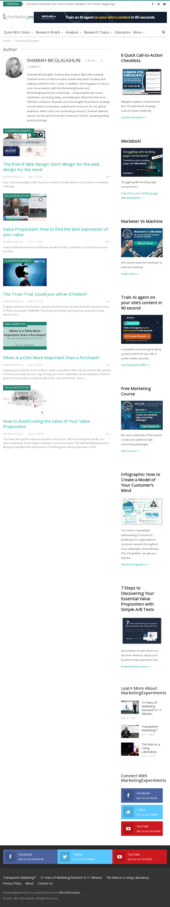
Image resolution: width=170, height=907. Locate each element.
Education (122, 32)
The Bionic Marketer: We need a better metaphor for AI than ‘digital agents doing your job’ (82, 4)
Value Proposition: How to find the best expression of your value (55, 231)
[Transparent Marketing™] (130, 731)
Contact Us (45, 883)
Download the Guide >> (136, 666)
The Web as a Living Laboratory (127, 877)
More (137, 32)
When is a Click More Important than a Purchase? (51, 357)
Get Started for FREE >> (135, 365)
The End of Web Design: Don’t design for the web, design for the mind (51, 166)
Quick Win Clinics (17, 32)
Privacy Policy (12, 883)
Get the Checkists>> (133, 117)
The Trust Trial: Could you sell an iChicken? (45, 294)
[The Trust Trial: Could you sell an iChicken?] (25, 272)
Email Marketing (15, 324)
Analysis (72, 32)
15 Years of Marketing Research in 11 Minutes (151, 708)
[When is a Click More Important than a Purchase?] (25, 335)
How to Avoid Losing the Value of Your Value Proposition (46, 423)
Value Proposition (17, 196)
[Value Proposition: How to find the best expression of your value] (25, 207)
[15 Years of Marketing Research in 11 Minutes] (130, 707)
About (30, 883)
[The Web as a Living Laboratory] (130, 749)
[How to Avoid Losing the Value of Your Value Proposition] (25, 399)
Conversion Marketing (19, 131)
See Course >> (130, 451)
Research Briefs (48, 32)
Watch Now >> (130, 274)
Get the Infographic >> (135, 564)
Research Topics (96, 32)
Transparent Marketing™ (150, 728)
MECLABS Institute (69, 892)
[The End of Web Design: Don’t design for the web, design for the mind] (25, 142)
